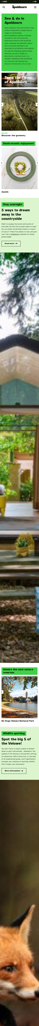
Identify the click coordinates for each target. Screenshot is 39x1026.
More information (13, 771)
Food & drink (19, 80)
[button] (1, 104)
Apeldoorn (15, 234)
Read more (10, 243)
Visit (5, 1)
